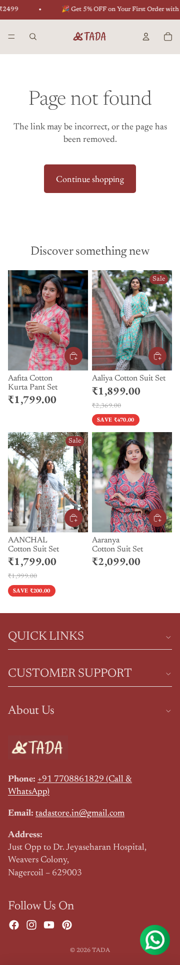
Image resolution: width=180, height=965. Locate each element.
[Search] (33, 37)
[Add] (73, 356)
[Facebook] (14, 925)
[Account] (146, 37)
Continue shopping (90, 178)
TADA (101, 950)
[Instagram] (32, 925)
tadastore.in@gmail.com (80, 813)
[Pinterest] (67, 925)
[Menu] (11, 36)
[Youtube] (49, 925)
